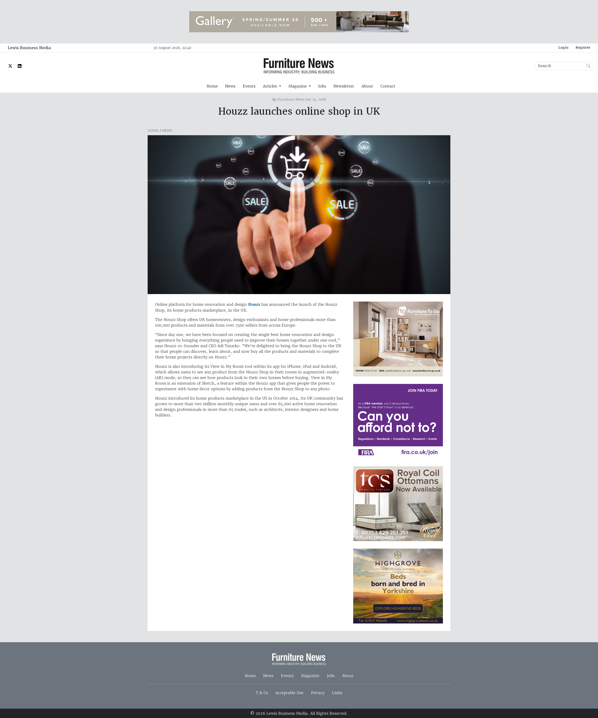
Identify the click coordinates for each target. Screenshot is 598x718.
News (230, 86)
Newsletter (344, 86)
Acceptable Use (289, 692)
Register (583, 47)
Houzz (254, 304)
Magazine (310, 675)
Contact (388, 86)
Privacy (317, 692)
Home (212, 86)
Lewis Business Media (29, 47)
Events (249, 86)
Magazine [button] (298, 86)
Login (563, 47)
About (367, 86)
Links (337, 692)
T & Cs (262, 692)
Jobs (322, 86)
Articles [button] (270, 86)
